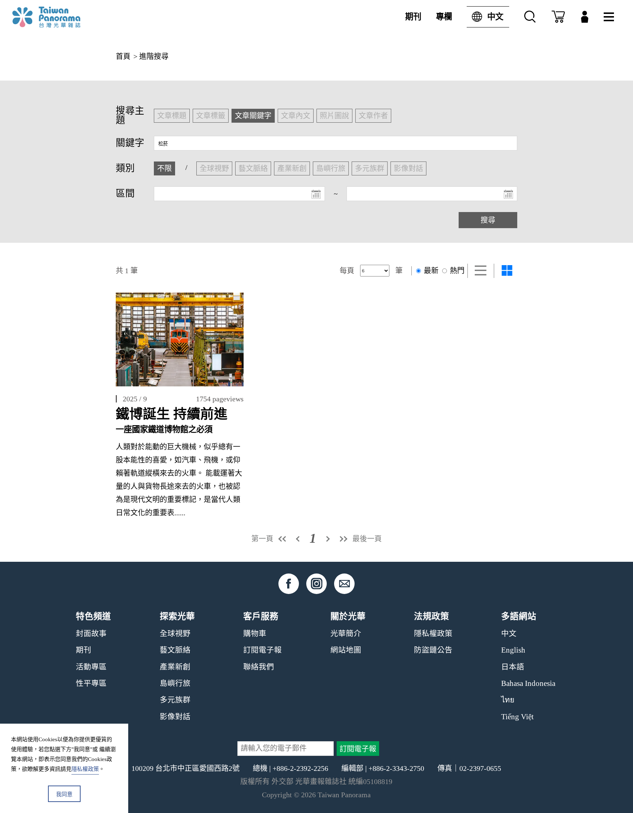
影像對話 (175, 717)
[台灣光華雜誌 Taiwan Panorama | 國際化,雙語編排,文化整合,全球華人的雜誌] (61, 17)
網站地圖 (345, 650)
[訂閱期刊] (558, 17)
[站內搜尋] (530, 17)
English (513, 650)
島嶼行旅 (175, 683)
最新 (430, 271)
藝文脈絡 (175, 650)
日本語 (512, 667)
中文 (495, 16)
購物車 (254, 634)
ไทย (507, 700)
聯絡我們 (258, 667)
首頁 (123, 56)
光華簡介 (345, 634)
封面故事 (91, 634)
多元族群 (175, 700)
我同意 (64, 794)
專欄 (444, 16)
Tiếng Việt (517, 717)
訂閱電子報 (262, 650)
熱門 (456, 271)
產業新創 (175, 667)
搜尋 (488, 220)
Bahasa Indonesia (528, 683)
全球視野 (175, 634)
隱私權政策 (433, 634)
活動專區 (91, 667)
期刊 (413, 16)
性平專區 (91, 683)
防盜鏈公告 (433, 650)
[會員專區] (584, 17)
